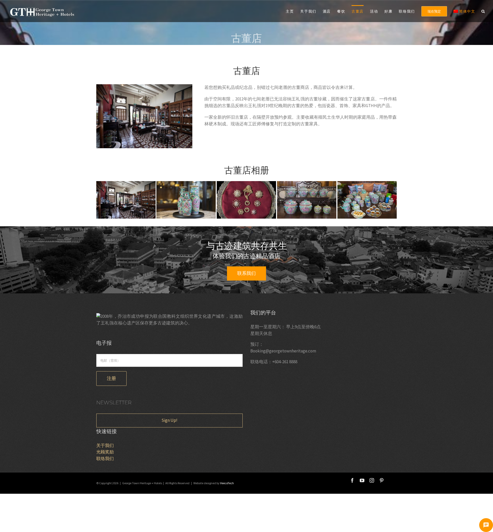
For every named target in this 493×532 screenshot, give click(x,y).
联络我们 (105, 458)
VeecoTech (227, 483)
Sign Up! (169, 420)
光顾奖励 (105, 452)
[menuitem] (293, 11)
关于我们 (105, 445)
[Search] (483, 11)
